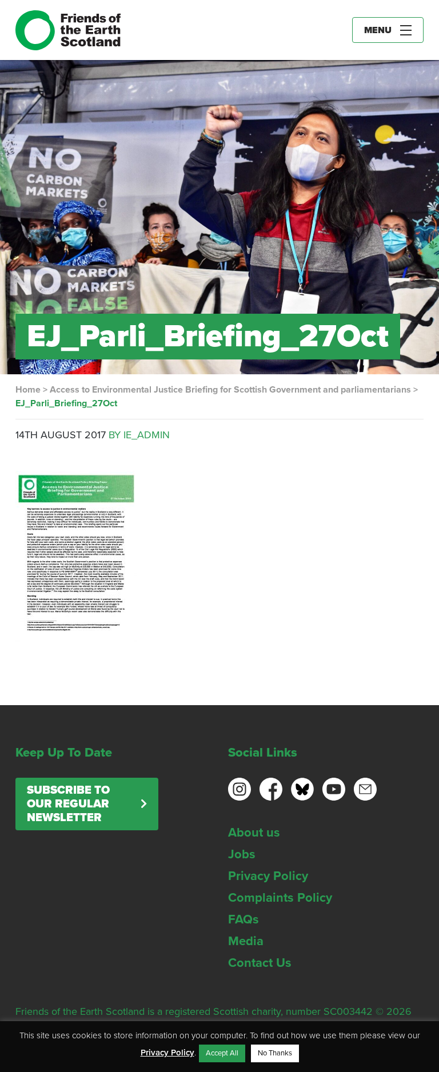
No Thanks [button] (275, 1053)
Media (246, 941)
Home (28, 389)
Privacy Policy (268, 876)
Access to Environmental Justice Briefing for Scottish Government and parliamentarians (230, 389)
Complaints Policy (280, 897)
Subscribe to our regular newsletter (68, 804)
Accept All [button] (222, 1053)
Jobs (242, 854)
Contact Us (260, 962)
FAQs (243, 919)
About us (254, 832)
